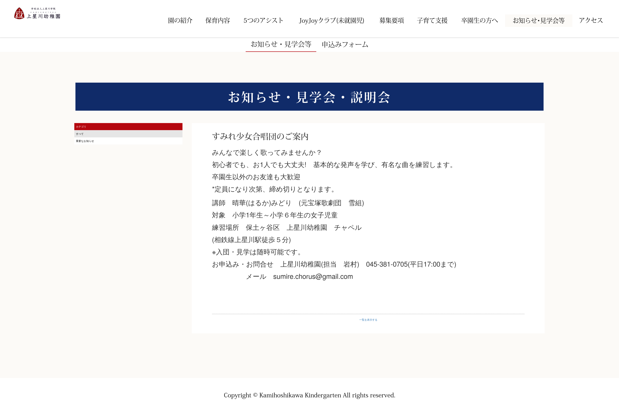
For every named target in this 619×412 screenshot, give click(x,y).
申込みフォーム (344, 44)
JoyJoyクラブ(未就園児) (331, 20)
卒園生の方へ (479, 20)
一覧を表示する (368, 319)
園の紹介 (180, 20)
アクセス (591, 20)
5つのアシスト (263, 20)
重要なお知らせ (85, 141)
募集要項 (391, 20)
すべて (80, 134)
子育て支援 (432, 20)
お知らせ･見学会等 (539, 20)
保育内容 (217, 20)
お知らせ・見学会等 (281, 44)
